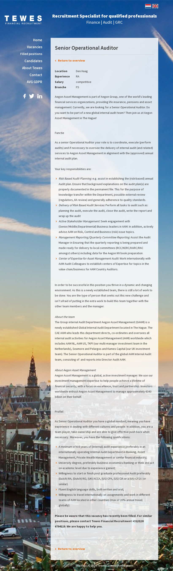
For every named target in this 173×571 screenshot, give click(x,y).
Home (37, 40)
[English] (155, 6)
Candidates (33, 61)
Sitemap (81, 565)
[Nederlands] (148, 6)
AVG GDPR (34, 82)
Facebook (24, 96)
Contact (36, 75)
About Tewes (32, 68)
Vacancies (34, 47)
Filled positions (31, 54)
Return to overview (71, 60)
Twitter (31, 96)
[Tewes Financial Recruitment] (23, 19)
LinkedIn (39, 96)
